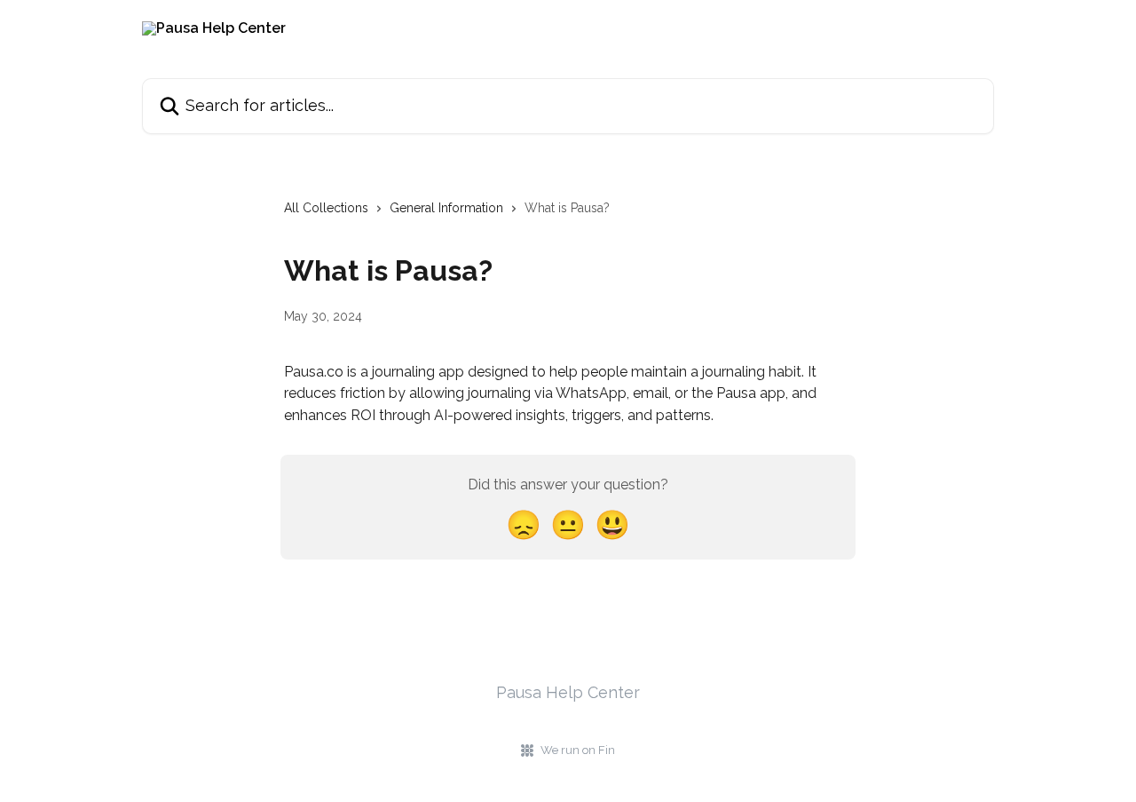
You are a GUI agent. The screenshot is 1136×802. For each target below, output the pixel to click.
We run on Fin (577, 750)
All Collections (326, 208)
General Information (446, 208)
